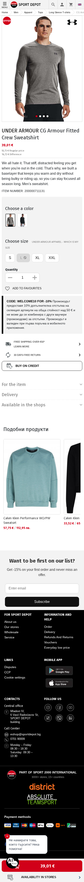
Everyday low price (57, 647)
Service (9, 637)
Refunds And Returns (58, 637)
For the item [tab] (14, 384)
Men (16, 12)
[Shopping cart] (71, 4)
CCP (7, 672)
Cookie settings (14, 677)
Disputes (10, 667)
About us (10, 621)
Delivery (49, 632)
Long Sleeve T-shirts (59, 12)
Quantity (11, 270)
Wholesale (11, 632)
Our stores (11, 627)
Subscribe (42, 602)
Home (5, 12)
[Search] (53, 4)
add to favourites (27, 288)
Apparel (28, 12)
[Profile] (62, 4)
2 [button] (40, 116)
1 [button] (36, 116)
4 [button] (47, 116)
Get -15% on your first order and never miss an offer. (42, 567)
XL (37, 258)
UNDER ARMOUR (20, 131)
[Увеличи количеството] (35, 278)
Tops (40, 12)
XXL (52, 258)
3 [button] (44, 116)
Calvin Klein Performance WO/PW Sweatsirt (26, 520)
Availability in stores (38, 877)
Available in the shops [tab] (23, 404)
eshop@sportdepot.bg (25, 734)
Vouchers (50, 642)
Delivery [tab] (10, 394)
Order (48, 626)
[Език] (79, 4)
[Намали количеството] (10, 278)
